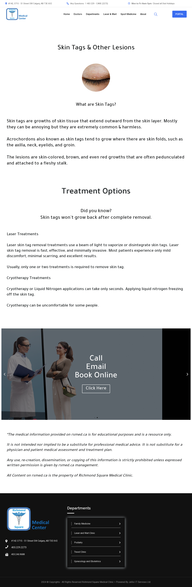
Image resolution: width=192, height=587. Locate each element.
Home (67, 14)
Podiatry (78, 542)
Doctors (78, 14)
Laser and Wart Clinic (84, 533)
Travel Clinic (80, 552)
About (143, 14)
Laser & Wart (110, 14)
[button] (4, 374)
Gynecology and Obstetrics (87, 561)
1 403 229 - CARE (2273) (96, 3)
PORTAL (179, 14)
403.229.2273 (14, 547)
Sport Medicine (128, 14)
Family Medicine (82, 523)
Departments (92, 14)
